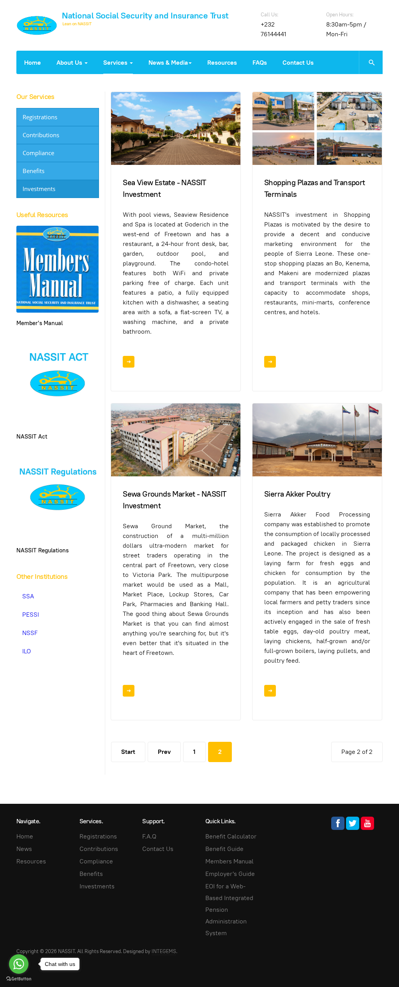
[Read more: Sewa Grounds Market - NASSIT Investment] (128, 691)
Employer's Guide (230, 874)
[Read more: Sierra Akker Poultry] (270, 691)
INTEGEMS (164, 951)
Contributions (41, 135)
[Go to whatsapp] (18, 964)
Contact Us (298, 62)
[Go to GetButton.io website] (18, 979)
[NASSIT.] (36, 25)
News (24, 849)
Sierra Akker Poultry (297, 494)
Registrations (40, 117)
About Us (70, 62)
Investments (39, 189)
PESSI (30, 614)
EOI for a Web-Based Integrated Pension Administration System (229, 909)
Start (128, 752)
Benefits (33, 171)
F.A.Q (149, 836)
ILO (26, 651)
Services (116, 62)
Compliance (38, 153)
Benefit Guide (224, 849)
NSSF (30, 633)
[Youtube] (367, 823)
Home (32, 62)
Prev (164, 752)
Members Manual (229, 861)
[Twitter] (352, 823)
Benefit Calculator (230, 836)
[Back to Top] (375, 963)
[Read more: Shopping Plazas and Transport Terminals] (270, 362)
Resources (222, 62)
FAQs (259, 62)
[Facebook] (338, 823)
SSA (28, 596)
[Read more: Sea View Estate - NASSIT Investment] (128, 362)
